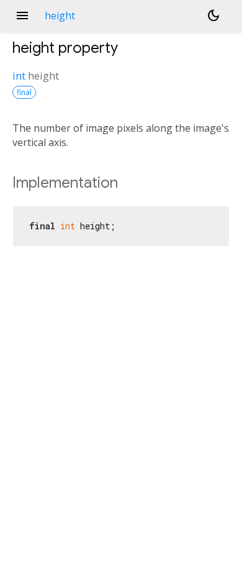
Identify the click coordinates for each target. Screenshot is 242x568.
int (18, 75)
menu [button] (22, 15)
